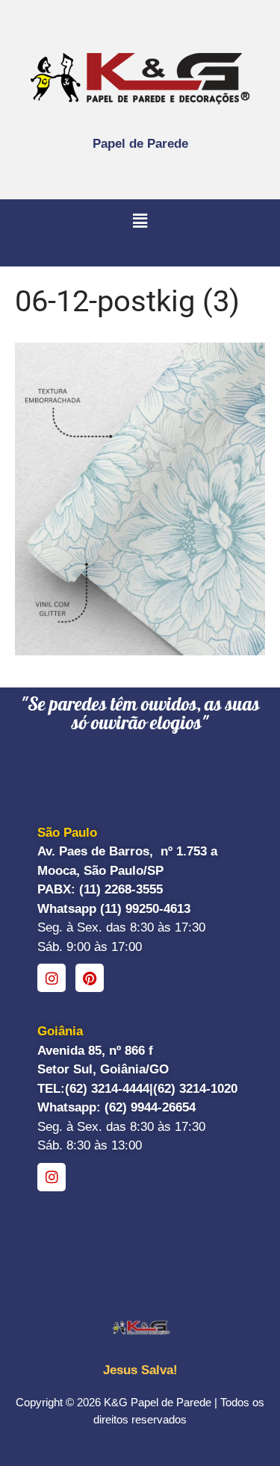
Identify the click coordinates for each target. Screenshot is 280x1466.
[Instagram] (51, 978)
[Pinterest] (89, 978)
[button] (139, 222)
